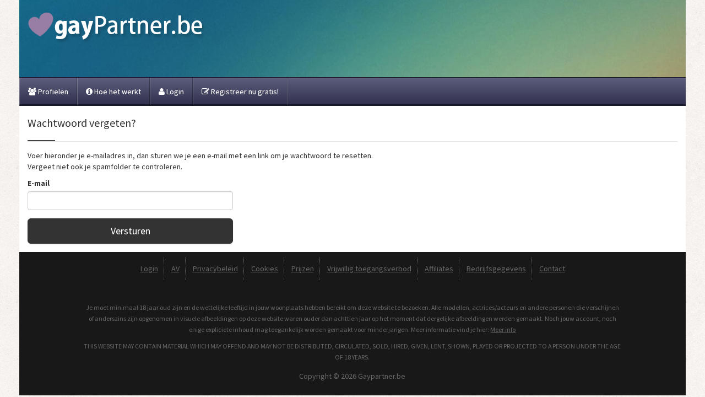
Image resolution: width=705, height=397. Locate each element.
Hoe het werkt (117, 91)
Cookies (264, 268)
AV (175, 268)
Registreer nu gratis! (244, 91)
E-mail (39, 183)
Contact (552, 268)
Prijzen (302, 268)
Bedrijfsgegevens (496, 268)
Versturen (130, 230)
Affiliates (439, 268)
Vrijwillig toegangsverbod (369, 268)
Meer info (503, 329)
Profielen (52, 91)
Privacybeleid (215, 268)
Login (174, 91)
